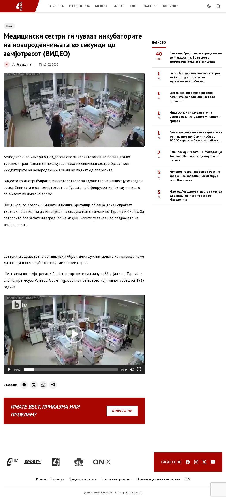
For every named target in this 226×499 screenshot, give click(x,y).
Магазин (150, 6)
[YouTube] (213, 462)
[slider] (71, 369)
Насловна (55, 6)
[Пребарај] (218, 6)
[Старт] (9, 369)
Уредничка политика (82, 479)
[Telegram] (53, 385)
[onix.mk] (102, 462)
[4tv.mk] (13, 462)
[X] (34, 385)
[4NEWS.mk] (22, 6)
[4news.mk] (56, 462)
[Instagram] (196, 462)
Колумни (171, 6)
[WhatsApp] (43, 385)
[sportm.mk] (33, 462)
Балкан (119, 6)
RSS (187, 479)
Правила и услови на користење (158, 479)
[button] (74, 334)
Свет (134, 6)
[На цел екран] (139, 369)
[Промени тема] (209, 6)
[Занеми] (132, 369)
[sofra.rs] (79, 462)
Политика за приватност (116, 479)
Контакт (41, 479)
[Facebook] (24, 385)
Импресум (57, 479)
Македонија (79, 6)
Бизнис (101, 6)
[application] (74, 334)
